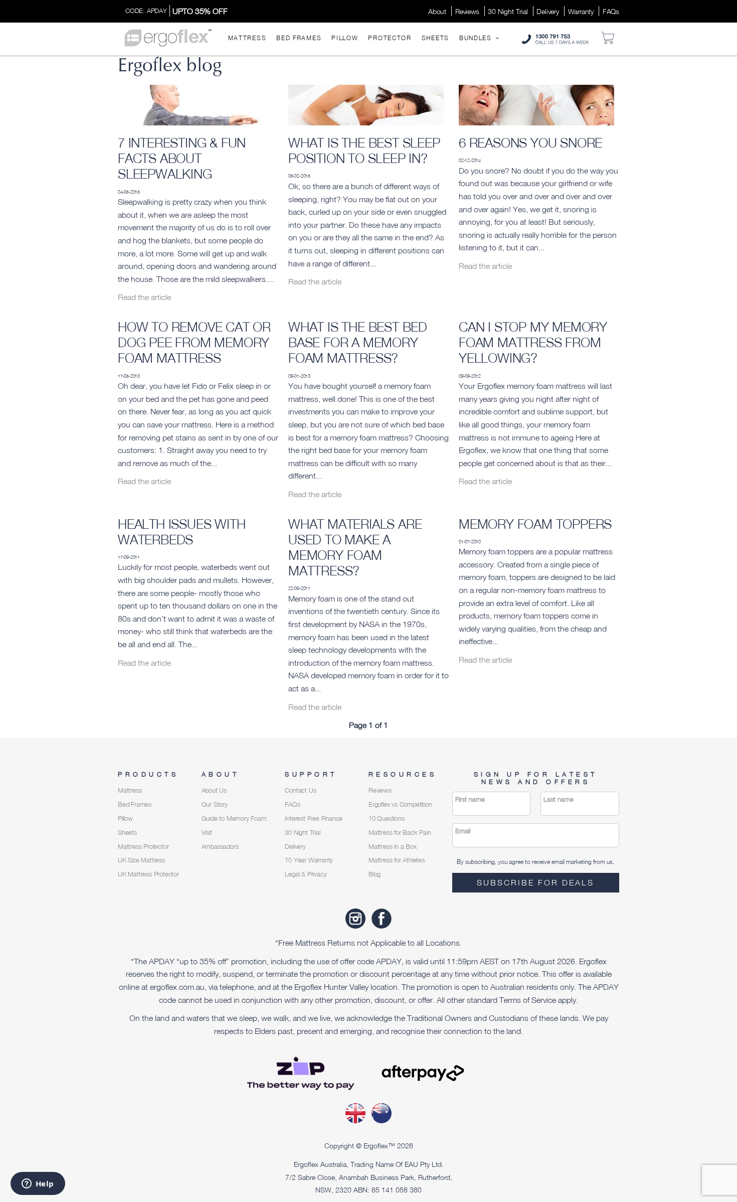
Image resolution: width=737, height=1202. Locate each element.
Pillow (344, 38)
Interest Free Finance (313, 818)
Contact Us (300, 790)
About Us (214, 790)
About (437, 11)
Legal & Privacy (305, 874)
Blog (374, 874)
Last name (558, 799)
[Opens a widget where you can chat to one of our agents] (37, 1184)
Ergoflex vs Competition (400, 804)
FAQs (611, 11)
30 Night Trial (507, 11)
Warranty (581, 11)
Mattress (247, 38)
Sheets (435, 38)
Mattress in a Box (392, 846)
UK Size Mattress (141, 860)
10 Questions (386, 818)
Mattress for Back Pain (399, 832)
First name (470, 799)
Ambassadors (220, 846)
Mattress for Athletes (396, 860)
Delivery (547, 11)
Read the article (144, 297)
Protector (389, 38)
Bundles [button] (476, 38)
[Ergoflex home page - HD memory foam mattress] (168, 37)
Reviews (467, 11)
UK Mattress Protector (148, 874)
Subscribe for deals (535, 882)
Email (462, 831)
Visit (207, 832)
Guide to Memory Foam (234, 818)
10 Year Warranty (309, 860)
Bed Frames (298, 38)
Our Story (215, 804)
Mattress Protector (143, 846)
